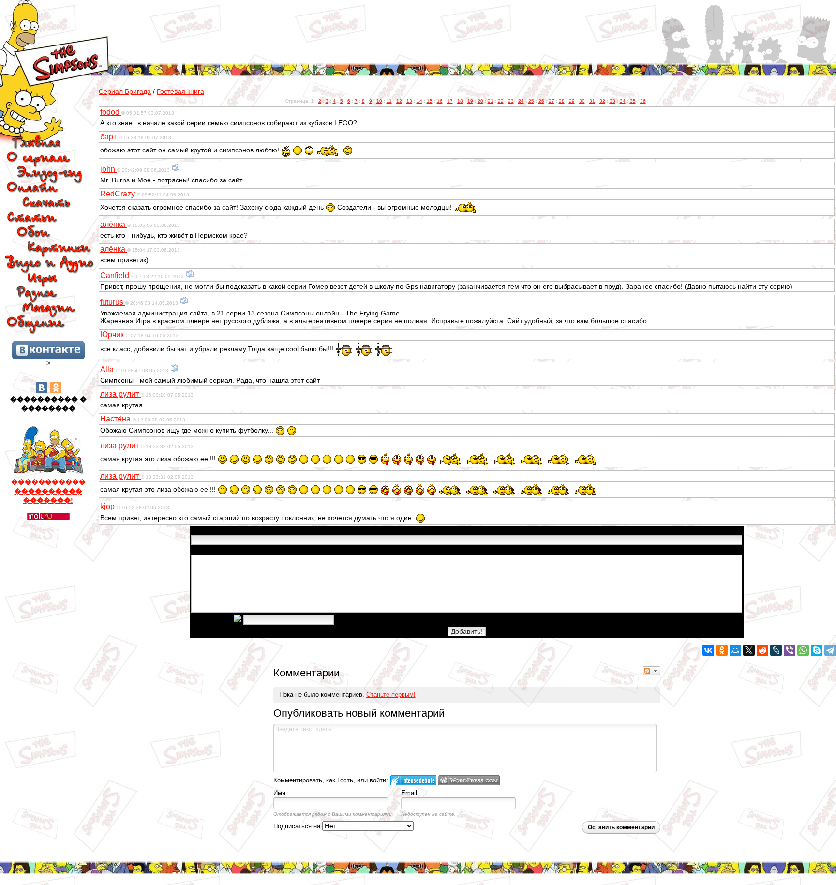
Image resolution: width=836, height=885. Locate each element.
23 (511, 101)
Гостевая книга (180, 91)
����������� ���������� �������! (48, 491)
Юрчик (113, 334)
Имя (279, 792)
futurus (112, 302)
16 (440, 101)
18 (460, 101)
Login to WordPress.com (469, 780)
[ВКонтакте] (41, 387)
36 (643, 101)
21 (490, 101)
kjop (108, 506)
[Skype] (816, 650)
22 (501, 101)
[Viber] (789, 650)
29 (572, 101)
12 (399, 101)
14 (419, 101)
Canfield (115, 275)
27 (551, 101)
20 (480, 101)
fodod (110, 112)
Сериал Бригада (125, 91)
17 (450, 101)
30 (582, 101)
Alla (108, 369)
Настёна (116, 419)
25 (531, 101)
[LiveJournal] (776, 650)
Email (409, 792)
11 (389, 101)
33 (612, 101)
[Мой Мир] (735, 650)
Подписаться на (297, 826)
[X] (749, 650)
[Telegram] (830, 650)
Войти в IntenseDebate (413, 780)
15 (430, 101)
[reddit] (762, 650)
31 (592, 101)
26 (541, 101)
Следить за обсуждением (651, 670)
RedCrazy (118, 194)
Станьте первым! (391, 694)
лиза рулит (120, 394)
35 (633, 101)
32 (602, 101)
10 (379, 101)
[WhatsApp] (803, 650)
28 (562, 101)
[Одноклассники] (55, 387)
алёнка (113, 224)
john (108, 169)
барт (109, 137)
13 (409, 101)
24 (521, 101)
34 (623, 101)
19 (470, 101)
